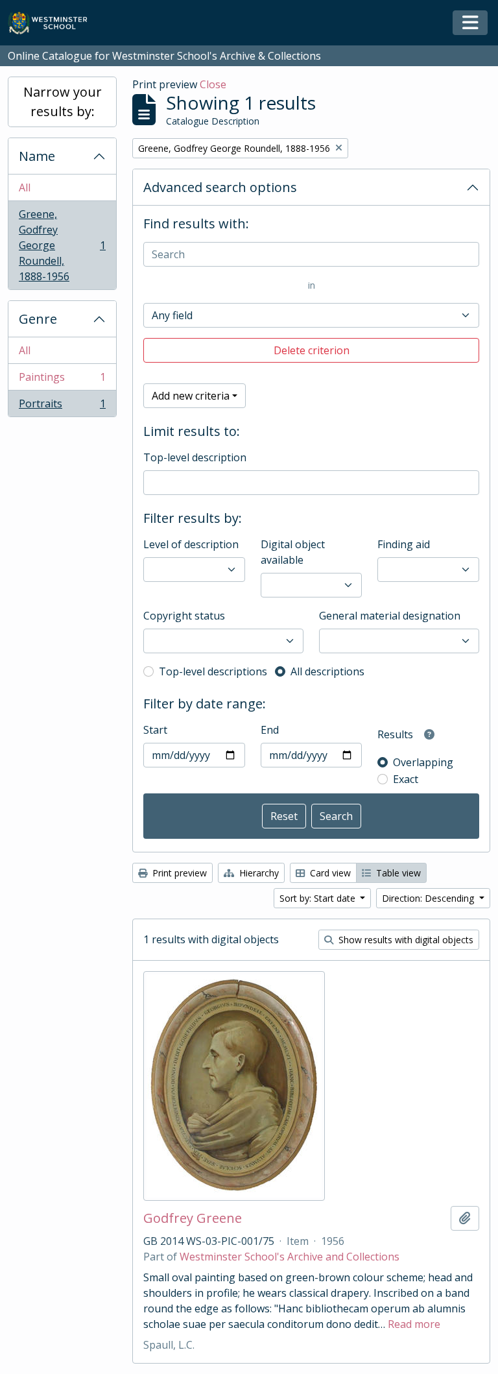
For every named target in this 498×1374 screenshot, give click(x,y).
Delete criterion (312, 350)
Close (213, 84)
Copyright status (184, 616)
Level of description (191, 544)
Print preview (178, 873)
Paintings (62, 380)
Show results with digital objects (404, 940)
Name (37, 156)
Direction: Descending (429, 898)
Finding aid (403, 544)
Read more (414, 1324)
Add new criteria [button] (191, 396)
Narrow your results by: (62, 101)
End (270, 730)
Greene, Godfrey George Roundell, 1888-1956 (62, 245)
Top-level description (194, 457)
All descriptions (327, 671)
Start (155, 730)
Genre (38, 319)
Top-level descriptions (213, 671)
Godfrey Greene (192, 1218)
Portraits (62, 406)
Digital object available (293, 552)
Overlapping (423, 762)
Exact (405, 779)
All (24, 187)
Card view (329, 873)
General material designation (389, 616)
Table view (397, 873)
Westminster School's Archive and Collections (289, 1256)
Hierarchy (258, 873)
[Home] (53, 23)
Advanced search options (220, 187)
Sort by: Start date (318, 898)
